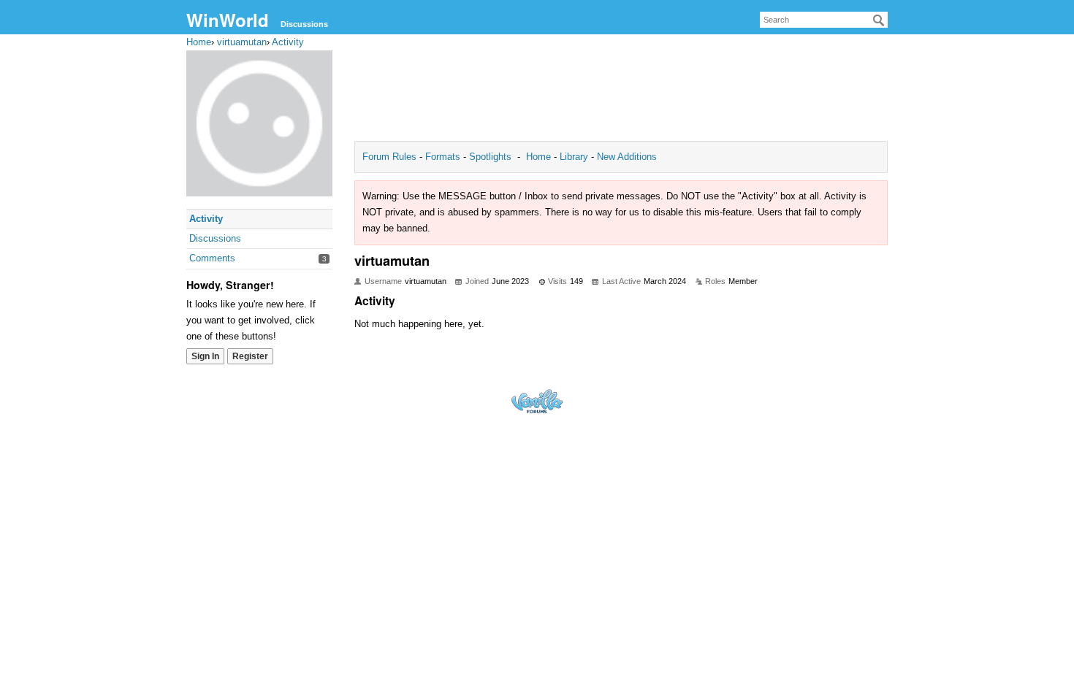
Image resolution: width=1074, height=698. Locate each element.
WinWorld (227, 19)
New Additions (625, 156)
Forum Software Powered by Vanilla (537, 401)
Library (574, 156)
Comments (212, 258)
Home (540, 156)
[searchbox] (824, 20)
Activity (206, 218)
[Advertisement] (621, 92)
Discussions (304, 24)
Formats (442, 156)
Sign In (205, 356)
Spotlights (490, 156)
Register (250, 356)
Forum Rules (390, 156)
